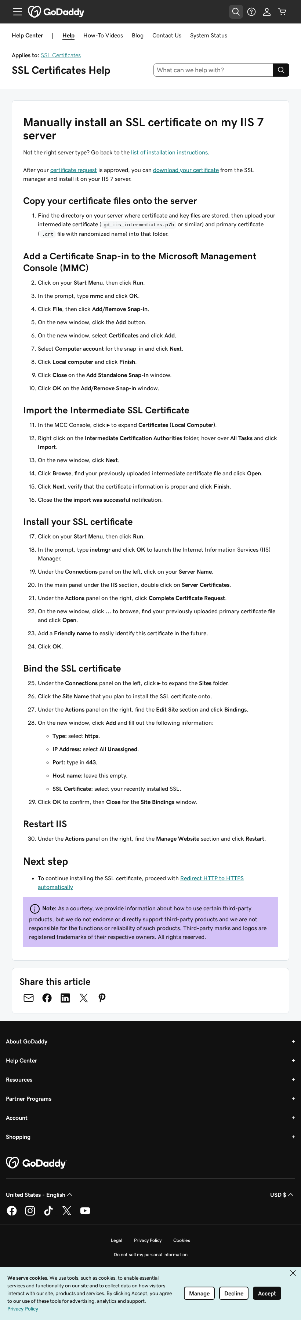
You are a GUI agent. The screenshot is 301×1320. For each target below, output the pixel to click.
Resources (19, 1079)
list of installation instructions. (170, 152)
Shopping (18, 1137)
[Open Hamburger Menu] (15, 12)
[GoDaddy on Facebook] (12, 1214)
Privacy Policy (148, 1240)
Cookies (181, 1240)
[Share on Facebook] (47, 998)
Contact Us (166, 35)
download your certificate (186, 170)
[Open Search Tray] (236, 12)
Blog (138, 35)
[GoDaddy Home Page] (36, 1163)
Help (68, 35)
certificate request (73, 170)
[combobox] (213, 70)
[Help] (251, 12)
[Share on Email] (28, 998)
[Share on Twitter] (84, 998)
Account (17, 1117)
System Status (208, 35)
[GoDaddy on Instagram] (30, 1214)
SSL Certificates (61, 55)
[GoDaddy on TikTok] (48, 1214)
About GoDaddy (26, 1041)
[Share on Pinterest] (102, 998)
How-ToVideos (103, 35)
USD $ (278, 1194)
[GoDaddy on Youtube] (85, 1214)
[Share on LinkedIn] (65, 998)
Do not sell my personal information (151, 1254)
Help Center (21, 1060)
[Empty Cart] (282, 12)
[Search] (281, 70)
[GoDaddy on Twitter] (67, 1214)
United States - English (35, 1194)
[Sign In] (267, 12)
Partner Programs (28, 1098)
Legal (116, 1240)
